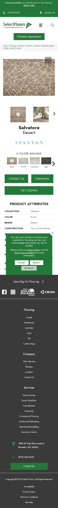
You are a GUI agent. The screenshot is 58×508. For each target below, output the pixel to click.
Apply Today (29, 5)
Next (53, 113)
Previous (4, 113)
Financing (42, 179)
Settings (29, 268)
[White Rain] (35, 161)
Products (29, 45)
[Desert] (12, 161)
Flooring (13, 45)
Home (5, 45)
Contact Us (16, 179)
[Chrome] (23, 161)
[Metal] (46, 161)
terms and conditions (25, 252)
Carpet (21, 45)
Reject (36, 263)
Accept (22, 263)
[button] (29, 36)
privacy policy (33, 250)
